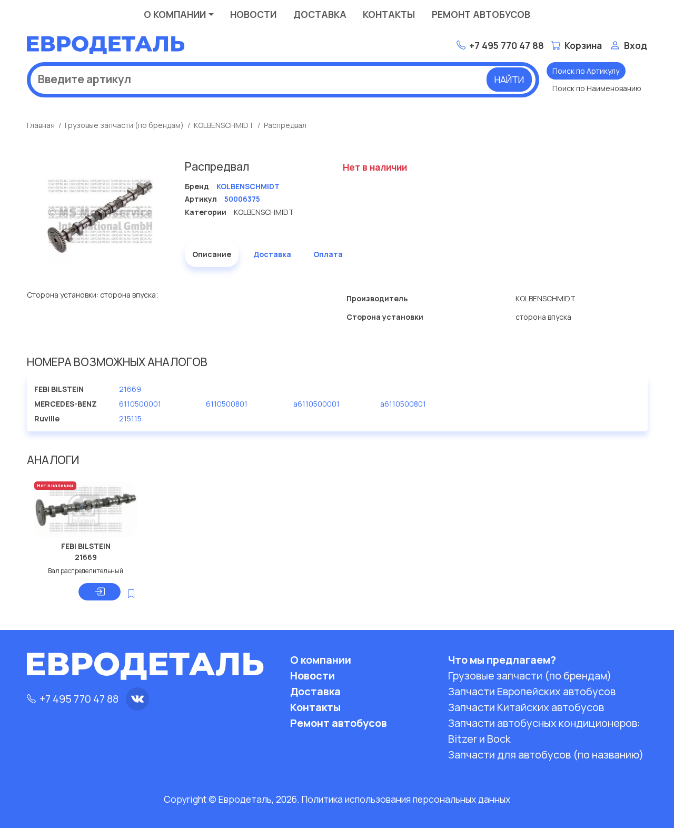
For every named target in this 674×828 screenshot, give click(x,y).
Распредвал (285, 125)
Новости (253, 14)
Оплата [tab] (328, 254)
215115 (130, 418)
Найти (509, 79)
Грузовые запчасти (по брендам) (124, 125)
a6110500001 (316, 404)
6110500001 (140, 404)
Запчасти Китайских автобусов (526, 707)
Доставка (319, 14)
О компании (175, 14)
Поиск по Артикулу (585, 71)
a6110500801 (403, 404)
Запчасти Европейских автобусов (532, 691)
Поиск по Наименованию (596, 88)
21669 (130, 389)
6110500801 (226, 404)
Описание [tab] (211, 254)
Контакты (389, 14)
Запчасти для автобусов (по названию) (545, 754)
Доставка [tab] (272, 254)
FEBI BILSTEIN (86, 546)
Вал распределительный (85, 570)
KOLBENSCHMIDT (224, 125)
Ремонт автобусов (481, 14)
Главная (41, 125)
